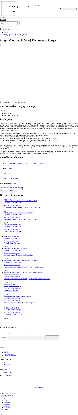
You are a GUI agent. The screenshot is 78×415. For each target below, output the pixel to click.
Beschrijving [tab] (7, 113)
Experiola (7, 407)
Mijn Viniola (7, 352)
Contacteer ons (8, 372)
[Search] (19, 22)
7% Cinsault (39, 163)
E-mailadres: (4, 338)
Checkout (10, 395)
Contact (6, 409)
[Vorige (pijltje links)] (1, 414)
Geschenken (7, 364)
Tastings (6, 365)
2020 (10, 168)
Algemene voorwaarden (10, 355)
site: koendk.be (39, 387)
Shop (5, 400)
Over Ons (7, 402)
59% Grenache (30, 163)
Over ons (6, 362)
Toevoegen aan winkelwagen (68, 9)
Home (6, 399)
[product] (41, 213)
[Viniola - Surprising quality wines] (3, 17)
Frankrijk (12, 173)
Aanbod (6, 351)
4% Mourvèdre (21, 163)
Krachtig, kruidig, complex (15, 187)
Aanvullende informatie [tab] (11, 115)
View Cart (3, 395)
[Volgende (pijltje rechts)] (2, 414)
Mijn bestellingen (8, 354)
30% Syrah (12, 163)
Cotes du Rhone (14, 178)
